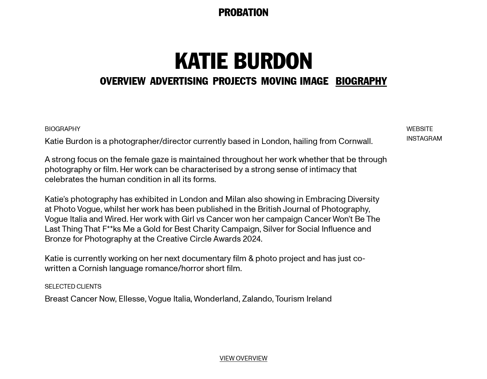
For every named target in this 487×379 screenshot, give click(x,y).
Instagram (424, 138)
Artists (256, 13)
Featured (206, 13)
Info (292, 13)
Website (419, 129)
